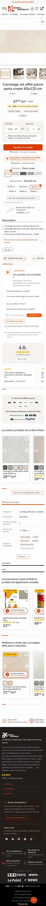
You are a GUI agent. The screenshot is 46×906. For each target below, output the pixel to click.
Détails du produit (10, 502)
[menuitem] (5, 73)
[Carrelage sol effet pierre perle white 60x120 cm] (38, 173)
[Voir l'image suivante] (27, 450)
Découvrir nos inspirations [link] (15, 817)
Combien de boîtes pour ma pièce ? (18, 291)
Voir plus (7, 250)
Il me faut (9, 124)
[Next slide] (43, 73)
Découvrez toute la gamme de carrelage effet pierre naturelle (21, 241)
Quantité (29, 124)
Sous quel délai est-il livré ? (15, 304)
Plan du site (23, 904)
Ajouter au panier (23, 147)
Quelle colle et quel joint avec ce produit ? (20, 309)
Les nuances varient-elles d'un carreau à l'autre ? (23, 297)
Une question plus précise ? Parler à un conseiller (21, 326)
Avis (4, 569)
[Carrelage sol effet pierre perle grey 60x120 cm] (30, 173)
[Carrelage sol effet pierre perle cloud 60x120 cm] (23, 173)
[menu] (4, 8)
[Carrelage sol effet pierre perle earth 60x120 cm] (15, 173)
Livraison (6, 563)
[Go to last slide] (2, 41)
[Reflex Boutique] (18, 8)
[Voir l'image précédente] (4, 450)
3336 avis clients (16, 778)
